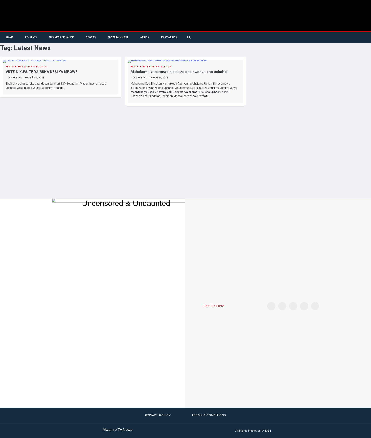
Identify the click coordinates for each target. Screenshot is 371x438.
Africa (144, 37)
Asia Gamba (14, 77)
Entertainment (118, 37)
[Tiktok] (308, 37)
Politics (31, 37)
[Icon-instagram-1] (324, 37)
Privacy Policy (158, 415)
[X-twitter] (292, 37)
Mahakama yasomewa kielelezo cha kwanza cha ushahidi (179, 71)
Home (9, 37)
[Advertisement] (185, 135)
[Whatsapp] (348, 37)
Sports (91, 37)
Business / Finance (61, 37)
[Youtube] (300, 37)
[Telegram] (340, 37)
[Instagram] (315, 306)
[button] (189, 37)
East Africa (169, 37)
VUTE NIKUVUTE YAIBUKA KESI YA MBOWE (41, 71)
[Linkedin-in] (293, 306)
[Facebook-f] (316, 37)
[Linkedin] (332, 37)
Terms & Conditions (209, 415)
